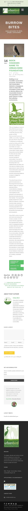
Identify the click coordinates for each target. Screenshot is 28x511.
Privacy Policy (7, 509)
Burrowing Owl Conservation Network (14, 262)
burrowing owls (14, 265)
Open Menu (22, 9)
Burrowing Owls (19, 74)
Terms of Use (14, 509)
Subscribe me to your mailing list (13, 356)
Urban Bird (16, 298)
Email (5, 374)
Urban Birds (12, 76)
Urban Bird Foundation (13, 269)
